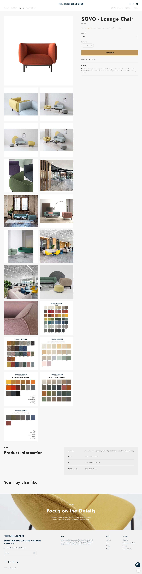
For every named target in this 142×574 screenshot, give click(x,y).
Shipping (125, 540)
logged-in (89, 28)
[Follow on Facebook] (5, 562)
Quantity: (84, 42)
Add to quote (109, 53)
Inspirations (128, 8)
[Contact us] (137, 564)
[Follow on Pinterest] (13, 562)
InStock (113, 8)
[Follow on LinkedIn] (18, 562)
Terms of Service (127, 549)
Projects (136, 8)
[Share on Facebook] (86, 59)
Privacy (125, 546)
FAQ (107, 549)
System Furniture (31, 8)
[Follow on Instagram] (9, 562)
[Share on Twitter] (89, 59)
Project (108, 546)
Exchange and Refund (129, 543)
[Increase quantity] (91, 46)
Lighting (21, 8)
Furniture (6, 8)
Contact (108, 540)
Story (107, 543)
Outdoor (14, 8)
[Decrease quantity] (83, 46)
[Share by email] (95, 59)
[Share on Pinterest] (92, 59)
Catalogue (120, 8)
